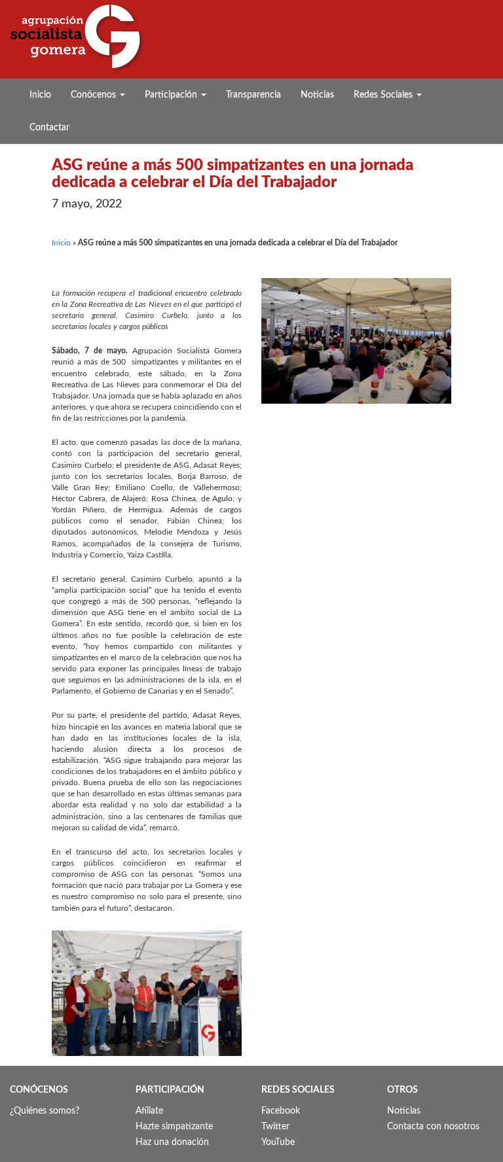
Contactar (49, 127)
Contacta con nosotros (433, 1126)
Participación (172, 94)
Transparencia (253, 94)
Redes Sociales (384, 94)
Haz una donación (172, 1142)
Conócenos (95, 94)
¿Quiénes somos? (44, 1111)
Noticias (317, 94)
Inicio (40, 94)
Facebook (280, 1111)
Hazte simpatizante (174, 1126)
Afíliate (149, 1111)
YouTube (278, 1142)
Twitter (275, 1126)
